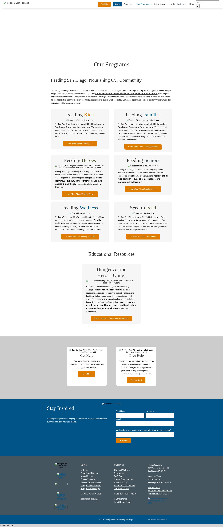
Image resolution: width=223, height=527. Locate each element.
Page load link (6, 525)
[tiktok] (66, 519)
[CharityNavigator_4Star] (61, 474)
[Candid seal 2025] (61, 493)
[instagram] (60, 519)
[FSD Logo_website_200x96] (16, 3)
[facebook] (45, 519)
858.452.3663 (154, 487)
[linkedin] (55, 519)
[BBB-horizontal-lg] (61, 505)
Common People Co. (161, 519)
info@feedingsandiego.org (160, 491)
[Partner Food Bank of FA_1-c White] (157, 498)
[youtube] (50, 519)
